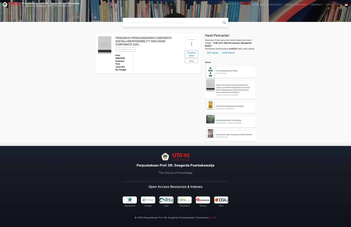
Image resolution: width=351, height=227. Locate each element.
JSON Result (228, 52)
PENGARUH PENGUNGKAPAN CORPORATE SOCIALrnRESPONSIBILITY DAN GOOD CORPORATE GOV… (143, 41)
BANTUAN (301, 4)
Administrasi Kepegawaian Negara (230, 106)
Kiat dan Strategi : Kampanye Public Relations (234, 134)
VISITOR (329, 4)
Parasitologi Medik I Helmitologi (228, 120)
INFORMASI (258, 4)
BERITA (289, 4)
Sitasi (191, 61)
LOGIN (339, 4)
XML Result (212, 52)
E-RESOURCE (275, 4)
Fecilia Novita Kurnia (126, 49)
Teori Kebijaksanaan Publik (226, 71)
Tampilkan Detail (191, 54)
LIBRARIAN (316, 4)
